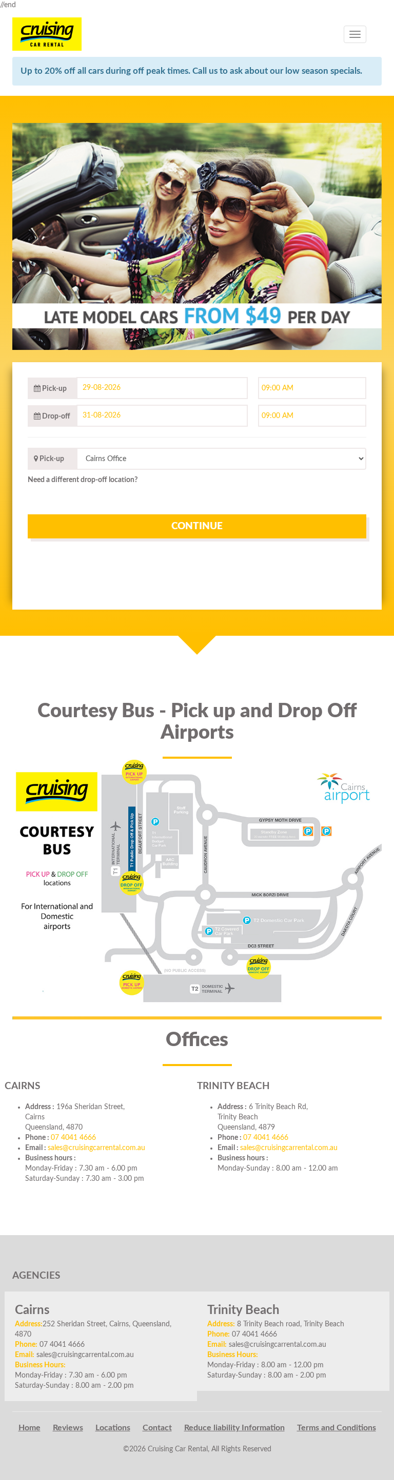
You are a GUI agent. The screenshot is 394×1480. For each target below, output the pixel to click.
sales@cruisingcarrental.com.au (96, 1148)
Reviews (68, 1428)
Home (29, 1428)
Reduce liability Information (234, 1428)
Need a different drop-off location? (82, 480)
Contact (157, 1428)
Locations (112, 1428)
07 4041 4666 (73, 1137)
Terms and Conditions (336, 1428)
